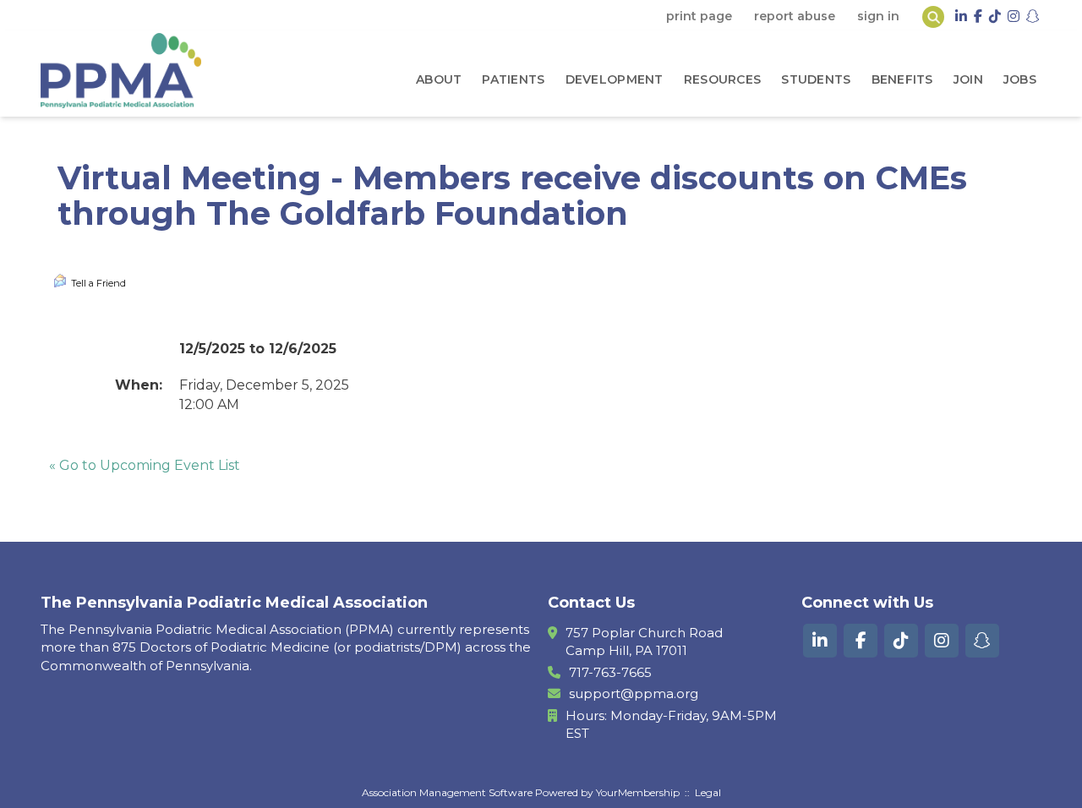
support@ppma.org (633, 693)
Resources (723, 79)
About (439, 79)
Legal (708, 792)
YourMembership (638, 792)
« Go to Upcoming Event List (144, 465)
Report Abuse (794, 16)
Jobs (1019, 79)
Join (968, 79)
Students (815, 79)
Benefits (902, 79)
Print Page (699, 16)
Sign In (878, 16)
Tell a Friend (98, 283)
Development (615, 79)
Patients (513, 79)
